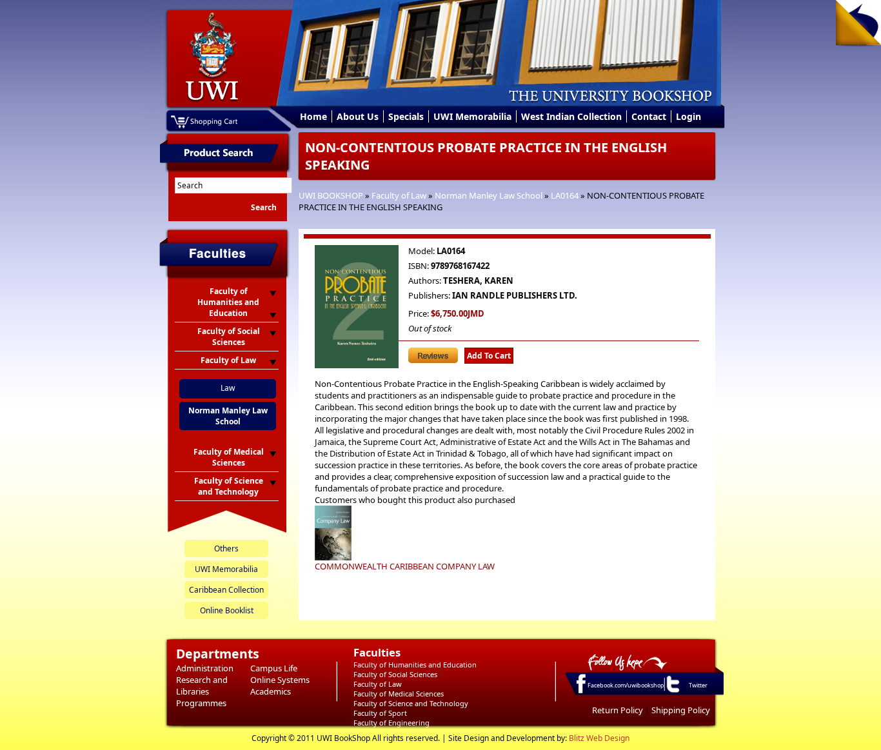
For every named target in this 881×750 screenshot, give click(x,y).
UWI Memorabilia (472, 116)
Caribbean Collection (226, 589)
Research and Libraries (202, 685)
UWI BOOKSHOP (331, 195)
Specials (406, 116)
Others (226, 548)
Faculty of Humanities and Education (415, 664)
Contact (648, 116)
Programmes (201, 703)
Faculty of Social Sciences (395, 674)
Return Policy (617, 710)
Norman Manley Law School (488, 195)
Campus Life (273, 668)
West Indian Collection (571, 116)
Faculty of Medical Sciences (398, 693)
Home (313, 116)
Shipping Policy (680, 710)
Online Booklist (226, 610)
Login (688, 116)
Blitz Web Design (599, 738)
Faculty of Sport (380, 713)
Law (228, 387)
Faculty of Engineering (391, 722)
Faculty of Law (398, 195)
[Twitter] (672, 692)
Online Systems (280, 680)
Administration (204, 668)
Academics (270, 691)
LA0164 (565, 195)
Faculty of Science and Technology (410, 703)
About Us (358, 116)
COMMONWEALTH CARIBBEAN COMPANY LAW (405, 566)
